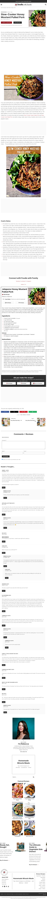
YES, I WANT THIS (32, 460)
